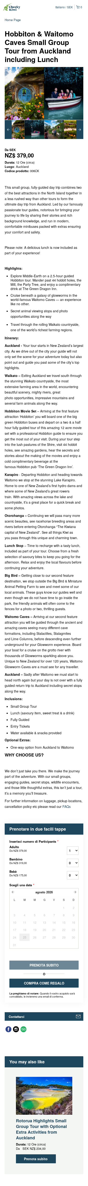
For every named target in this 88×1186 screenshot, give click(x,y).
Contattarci (16, 1016)
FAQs (66, 806)
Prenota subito (36, 1158)
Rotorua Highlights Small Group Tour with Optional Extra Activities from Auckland (41, 1129)
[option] (14, 129)
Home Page (13, 20)
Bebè (18, 873)
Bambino (18, 861)
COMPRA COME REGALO (44, 983)
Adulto (18, 848)
